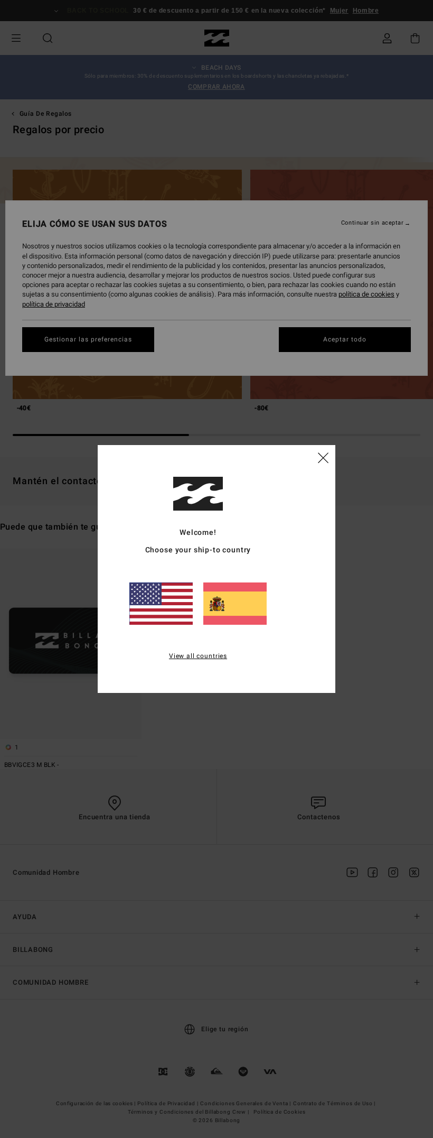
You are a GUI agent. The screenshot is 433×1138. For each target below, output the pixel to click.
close (323, 457)
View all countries (198, 656)
